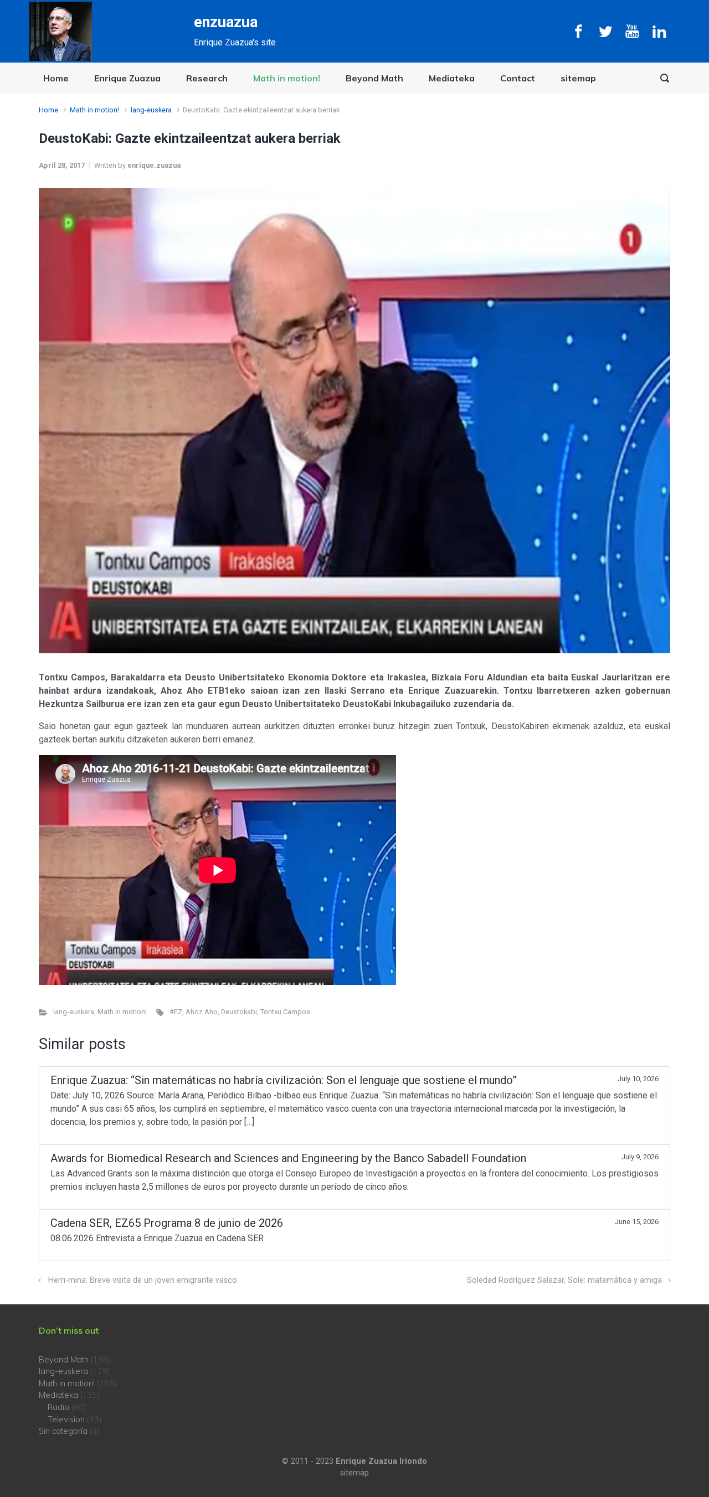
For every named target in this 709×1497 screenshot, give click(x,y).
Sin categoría (63, 1431)
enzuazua (226, 22)
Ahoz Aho (202, 1012)
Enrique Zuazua (127, 78)
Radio (58, 1407)
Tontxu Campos (285, 1012)
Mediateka (452, 78)
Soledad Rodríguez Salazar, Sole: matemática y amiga (564, 1280)
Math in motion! (286, 78)
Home (56, 78)
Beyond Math (374, 78)
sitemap (578, 78)
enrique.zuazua (154, 165)
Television (66, 1419)
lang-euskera (151, 110)
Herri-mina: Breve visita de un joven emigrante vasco (142, 1280)
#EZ (175, 1012)
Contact (517, 78)
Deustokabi (239, 1012)
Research (207, 78)
